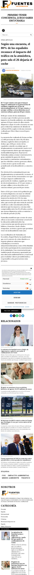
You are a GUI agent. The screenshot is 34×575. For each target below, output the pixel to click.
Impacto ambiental (18, 475)
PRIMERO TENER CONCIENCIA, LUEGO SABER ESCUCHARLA (17, 18)
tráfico (25, 478)
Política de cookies (8, 306)
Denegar (17, 297)
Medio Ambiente (10, 478)
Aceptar (17, 292)
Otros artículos (7, 40)
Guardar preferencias (17, 303)
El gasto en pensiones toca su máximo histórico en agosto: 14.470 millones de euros (16, 388)
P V (17, 23)
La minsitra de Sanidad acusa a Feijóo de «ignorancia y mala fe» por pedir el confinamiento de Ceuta (14, 351)
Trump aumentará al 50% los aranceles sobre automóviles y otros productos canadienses (16, 459)
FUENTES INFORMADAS (12, 70)
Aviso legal (27, 306)
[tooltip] (11, 315)
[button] (31, 268)
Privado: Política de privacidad (18, 306)
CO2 (4, 475)
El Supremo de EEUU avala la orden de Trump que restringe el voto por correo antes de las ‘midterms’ (16, 422)
